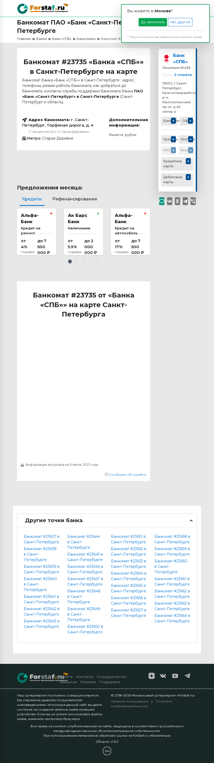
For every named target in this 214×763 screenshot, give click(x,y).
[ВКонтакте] (169, 201)
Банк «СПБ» (180, 58)
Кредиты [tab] (32, 198)
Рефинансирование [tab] (74, 198)
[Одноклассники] (177, 201)
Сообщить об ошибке (127, 474)
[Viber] (193, 201)
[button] (70, 261)
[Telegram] (185, 201)
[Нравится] (161, 201)
